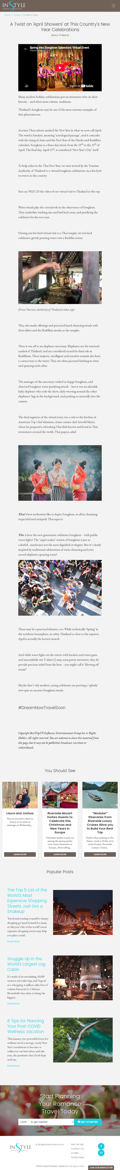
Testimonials (77, 1157)
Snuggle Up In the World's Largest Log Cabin (26, 964)
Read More (13, 941)
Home (7, 15)
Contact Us (77, 1148)
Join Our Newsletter (101, 1167)
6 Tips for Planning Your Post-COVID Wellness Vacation (25, 1026)
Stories (17, 15)
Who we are (77, 1144)
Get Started (89, 1122)
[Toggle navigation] (113, 6)
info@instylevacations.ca (51, 1144)
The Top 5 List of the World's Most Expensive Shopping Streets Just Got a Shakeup (27, 900)
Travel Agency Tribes (76, 1166)
